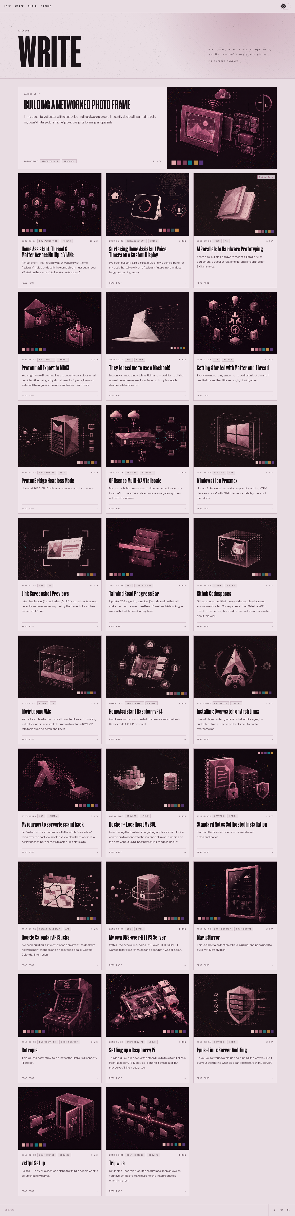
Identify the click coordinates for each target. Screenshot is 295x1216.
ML (288, 1210)
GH (275, 1210)
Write (19, 6)
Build (32, 6)
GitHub (46, 6)
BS (281, 1210)
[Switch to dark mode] (285, 6)
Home (7, 6)
